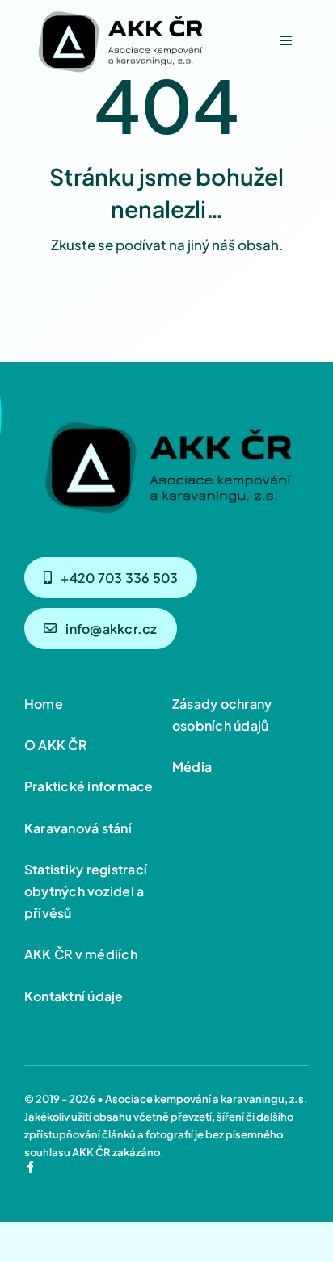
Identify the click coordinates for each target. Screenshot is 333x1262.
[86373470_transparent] (119, 10)
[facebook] (30, 1167)
